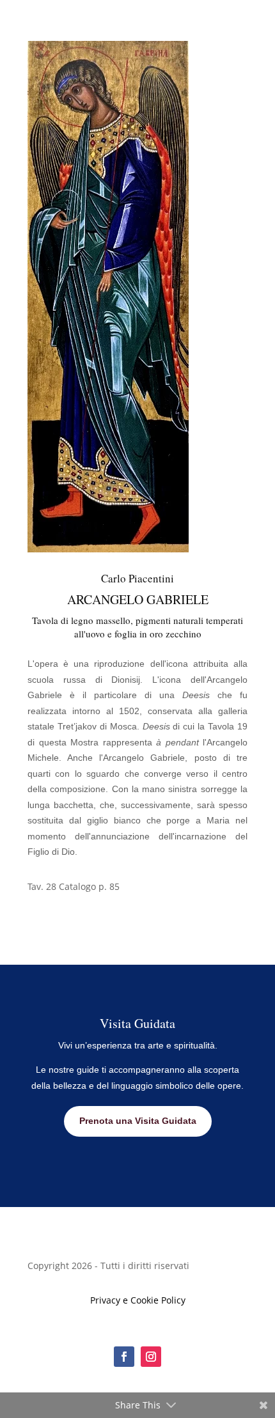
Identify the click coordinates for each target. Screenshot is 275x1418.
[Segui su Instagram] (151, 1356)
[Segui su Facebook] (124, 1356)
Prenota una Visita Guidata (137, 1121)
